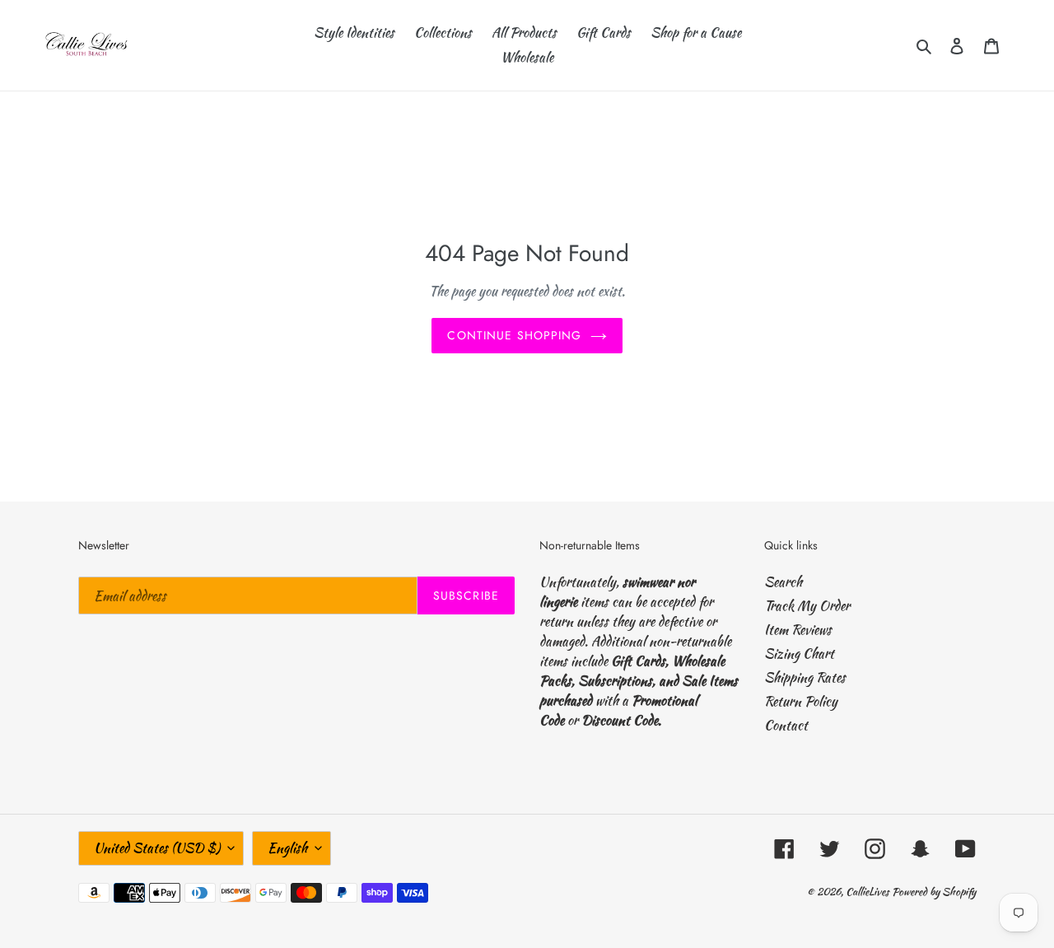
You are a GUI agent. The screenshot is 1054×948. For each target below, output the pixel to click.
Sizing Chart (799, 653)
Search (783, 581)
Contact (786, 725)
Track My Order (807, 605)
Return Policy (800, 701)
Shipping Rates (805, 677)
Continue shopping (514, 335)
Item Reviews (798, 629)
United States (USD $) (157, 847)
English (287, 847)
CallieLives (869, 891)
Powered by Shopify (934, 891)
